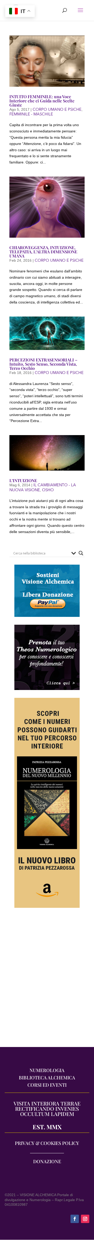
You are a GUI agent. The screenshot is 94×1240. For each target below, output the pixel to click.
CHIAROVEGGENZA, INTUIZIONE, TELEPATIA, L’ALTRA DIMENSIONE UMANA (43, 252)
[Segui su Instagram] (85, 1219)
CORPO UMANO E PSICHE (57, 109)
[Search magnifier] (81, 553)
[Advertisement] (47, 980)
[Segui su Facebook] (74, 1219)
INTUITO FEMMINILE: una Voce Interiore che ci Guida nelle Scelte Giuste (41, 101)
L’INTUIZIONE (23, 480)
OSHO (48, 490)
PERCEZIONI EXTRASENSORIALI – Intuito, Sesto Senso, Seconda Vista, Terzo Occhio (43, 364)
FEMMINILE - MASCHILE (31, 114)
